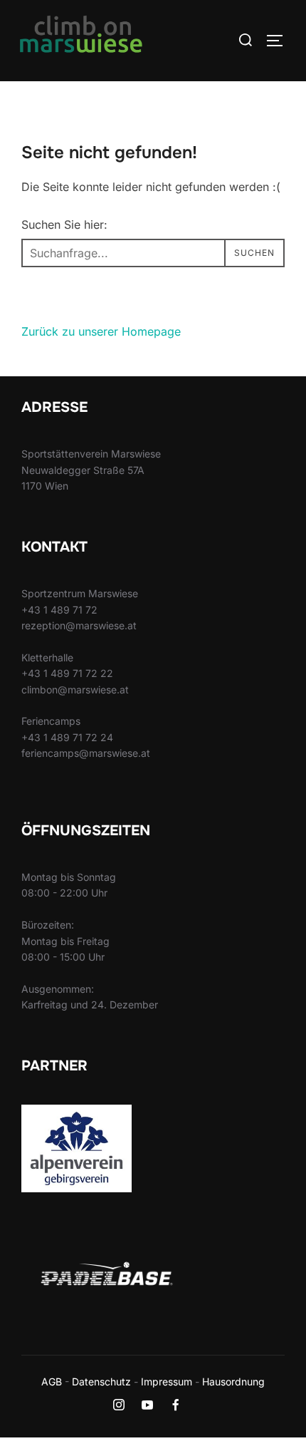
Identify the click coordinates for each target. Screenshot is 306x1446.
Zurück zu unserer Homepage (101, 331)
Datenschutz (101, 1381)
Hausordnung (233, 1381)
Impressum (166, 1381)
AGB (51, 1381)
